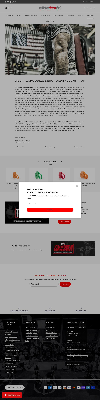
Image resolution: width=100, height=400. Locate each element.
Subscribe (50, 210)
